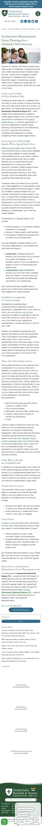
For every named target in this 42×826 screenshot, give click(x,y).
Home (4, 29)
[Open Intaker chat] (18, 825)
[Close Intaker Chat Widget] (39, 799)
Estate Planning (28, 29)
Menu (38, 14)
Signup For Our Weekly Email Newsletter (21, 800)
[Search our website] (21, 617)
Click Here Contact (21, 610)
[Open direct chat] (36, 799)
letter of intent (9, 523)
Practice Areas (14, 29)
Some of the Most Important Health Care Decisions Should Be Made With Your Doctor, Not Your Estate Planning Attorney (21, 633)
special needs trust (16, 148)
